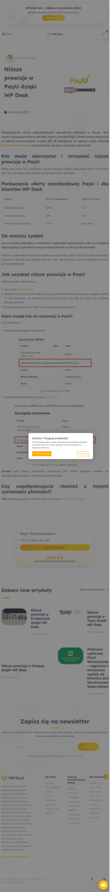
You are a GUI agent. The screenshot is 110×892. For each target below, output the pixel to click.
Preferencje (83, 453)
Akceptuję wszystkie (42, 453)
